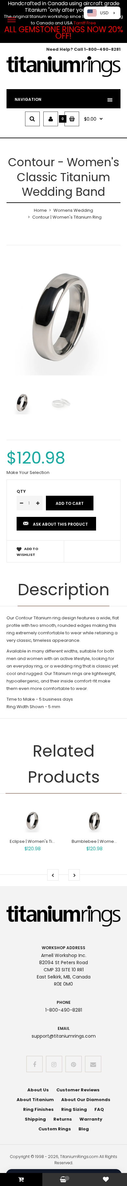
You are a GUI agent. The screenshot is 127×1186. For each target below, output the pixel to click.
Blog (83, 1129)
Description (63, 589)
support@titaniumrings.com (64, 1036)
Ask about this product (60, 524)
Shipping (35, 1119)
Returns (62, 1119)
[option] (63, 318)
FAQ (99, 1109)
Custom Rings (54, 1129)
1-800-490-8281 (102, 49)
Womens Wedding (73, 210)
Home (40, 210)
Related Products (64, 763)
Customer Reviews (78, 1090)
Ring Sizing (74, 1109)
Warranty (90, 1119)
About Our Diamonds (85, 1100)
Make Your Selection (28, 472)
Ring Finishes (38, 1109)
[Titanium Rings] (63, 76)
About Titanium (35, 1100)
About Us (38, 1090)
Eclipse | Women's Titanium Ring (43, 841)
